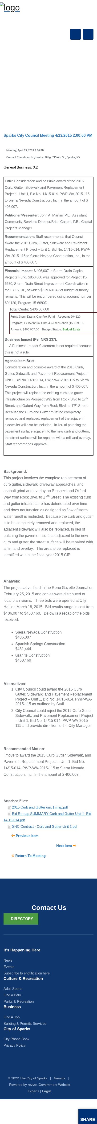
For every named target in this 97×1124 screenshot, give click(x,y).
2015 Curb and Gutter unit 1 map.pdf (40, 807)
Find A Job (12, 1017)
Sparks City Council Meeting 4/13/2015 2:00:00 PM (48, 135)
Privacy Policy (15, 1045)
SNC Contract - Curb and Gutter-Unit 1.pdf (44, 826)
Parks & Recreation (19, 1001)
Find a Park (12, 995)
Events (9, 967)
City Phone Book (16, 1039)
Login (46, 1091)
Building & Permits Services (25, 1023)
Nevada (59, 1078)
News (8, 960)
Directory (22, 919)
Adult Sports (13, 989)
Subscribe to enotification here (27, 973)
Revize (32, 1084)
